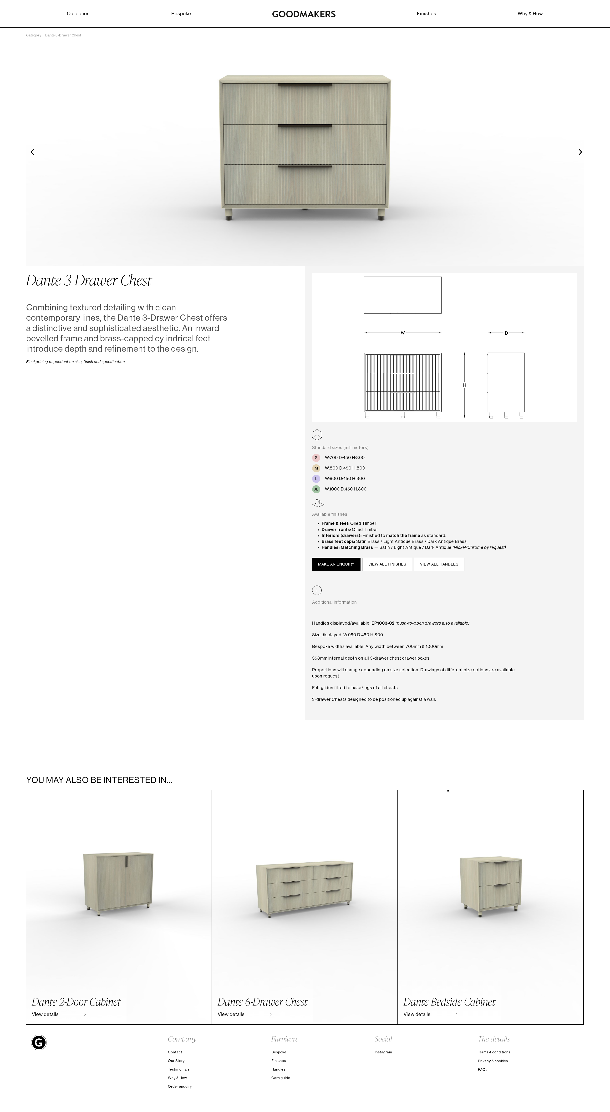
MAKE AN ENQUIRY (336, 564)
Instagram (383, 1052)
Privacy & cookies (493, 1061)
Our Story (176, 1061)
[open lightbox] (444, 351)
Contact (175, 1052)
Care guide (280, 1078)
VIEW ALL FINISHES (387, 564)
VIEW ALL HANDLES (439, 564)
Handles (278, 1069)
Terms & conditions (494, 1052)
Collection (78, 13)
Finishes (426, 13)
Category (33, 35)
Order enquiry (180, 1086)
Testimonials (179, 1069)
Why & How (530, 13)
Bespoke (181, 13)
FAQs (483, 1069)
